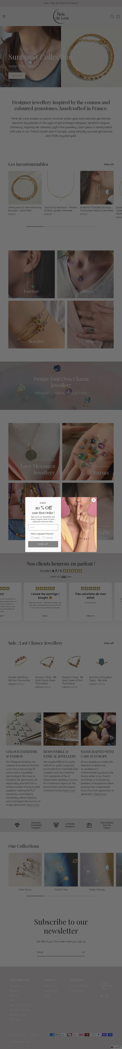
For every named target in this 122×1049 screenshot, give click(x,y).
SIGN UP (43, 544)
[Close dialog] (94, 500)
